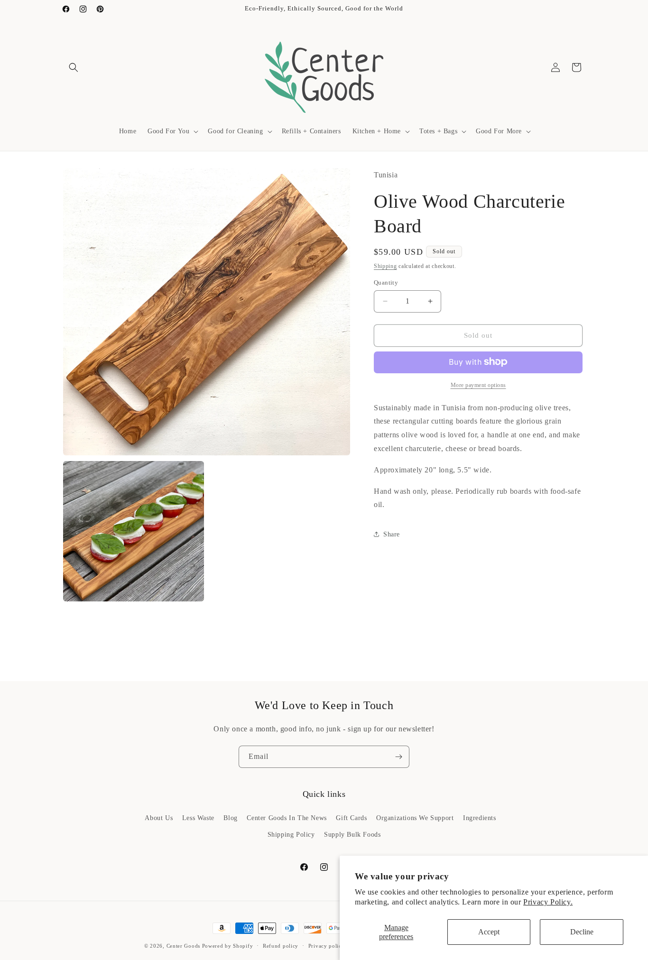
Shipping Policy (291, 834)
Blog (230, 818)
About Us (159, 818)
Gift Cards (351, 818)
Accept (489, 932)
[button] (73, 67)
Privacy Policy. (548, 902)
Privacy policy (326, 946)
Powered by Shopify (227, 946)
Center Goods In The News (286, 818)
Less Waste (198, 818)
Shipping (385, 265)
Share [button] (391, 533)
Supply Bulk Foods (352, 834)
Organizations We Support (415, 818)
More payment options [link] (478, 384)
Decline (581, 932)
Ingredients (479, 818)
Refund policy (280, 946)
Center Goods (183, 946)
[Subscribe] (398, 757)
